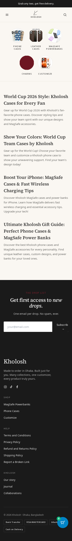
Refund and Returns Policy (20, 448)
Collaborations (13, 493)
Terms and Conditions (17, 435)
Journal (8, 486)
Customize (10, 417)
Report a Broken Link (16, 462)
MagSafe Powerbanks (17, 404)
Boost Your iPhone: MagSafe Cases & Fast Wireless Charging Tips (33, 184)
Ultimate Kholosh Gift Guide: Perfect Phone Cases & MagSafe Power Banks (34, 231)
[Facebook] (17, 387)
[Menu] (7, 14)
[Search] (65, 14)
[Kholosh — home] (36, 14)
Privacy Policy (12, 442)
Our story (9, 480)
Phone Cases (11, 411)
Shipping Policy (13, 455)
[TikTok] (11, 387)
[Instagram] (5, 387)
